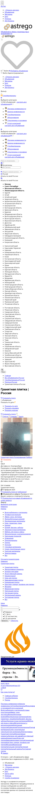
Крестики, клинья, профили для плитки (19, 584)
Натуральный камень (13, 595)
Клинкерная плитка (12, 582)
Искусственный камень (13, 574)
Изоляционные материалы (15, 521)
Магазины (8, 14)
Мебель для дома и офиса (14, 532)
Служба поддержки (12, 778)
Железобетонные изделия (14, 519)
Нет (4, 6)
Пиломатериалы (11, 540)
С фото (7, 614)
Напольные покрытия (13, 536)
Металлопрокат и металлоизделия (18, 534)
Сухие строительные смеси (15, 549)
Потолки (8, 545)
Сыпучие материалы (12, 551)
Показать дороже (11, 410)
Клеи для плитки (11, 578)
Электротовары (10, 553)
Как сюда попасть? (8, 692)
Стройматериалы (11, 698)
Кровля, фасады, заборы (14, 527)
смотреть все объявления (14, 125)
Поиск (3, 372)
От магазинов (10, 618)
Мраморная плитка (12, 589)
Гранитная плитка (11, 567)
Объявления (9, 12)
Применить (5, 621)
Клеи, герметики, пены (13, 523)
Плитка (7, 543)
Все (6, 555)
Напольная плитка (12, 591)
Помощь (8, 19)
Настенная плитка (11, 593)
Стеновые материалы (13, 547)
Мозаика (8, 587)
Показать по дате (11, 406)
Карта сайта (9, 774)
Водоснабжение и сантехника (16, 512)
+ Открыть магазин (12, 10)
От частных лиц (11, 616)
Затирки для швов (11, 571)
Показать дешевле (12, 408)
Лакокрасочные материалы (15, 530)
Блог (6, 16)
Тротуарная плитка (12, 597)
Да (2, 6)
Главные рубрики (11, 696)
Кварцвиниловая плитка (14, 580)
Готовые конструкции (13, 515)
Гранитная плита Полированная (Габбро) (16, 457)
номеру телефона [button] (9, 788)
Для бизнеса (9, 21)
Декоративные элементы (14, 569)
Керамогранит (10, 576)
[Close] (2, 4)
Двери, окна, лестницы (13, 517)
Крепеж (7, 525)
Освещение (9, 538)
